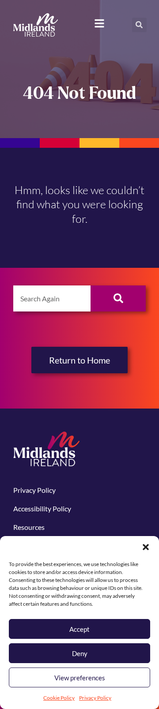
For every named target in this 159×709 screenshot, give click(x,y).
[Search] (118, 298)
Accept (79, 629)
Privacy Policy (95, 697)
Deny (79, 653)
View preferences (79, 678)
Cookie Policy (59, 697)
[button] (145, 547)
